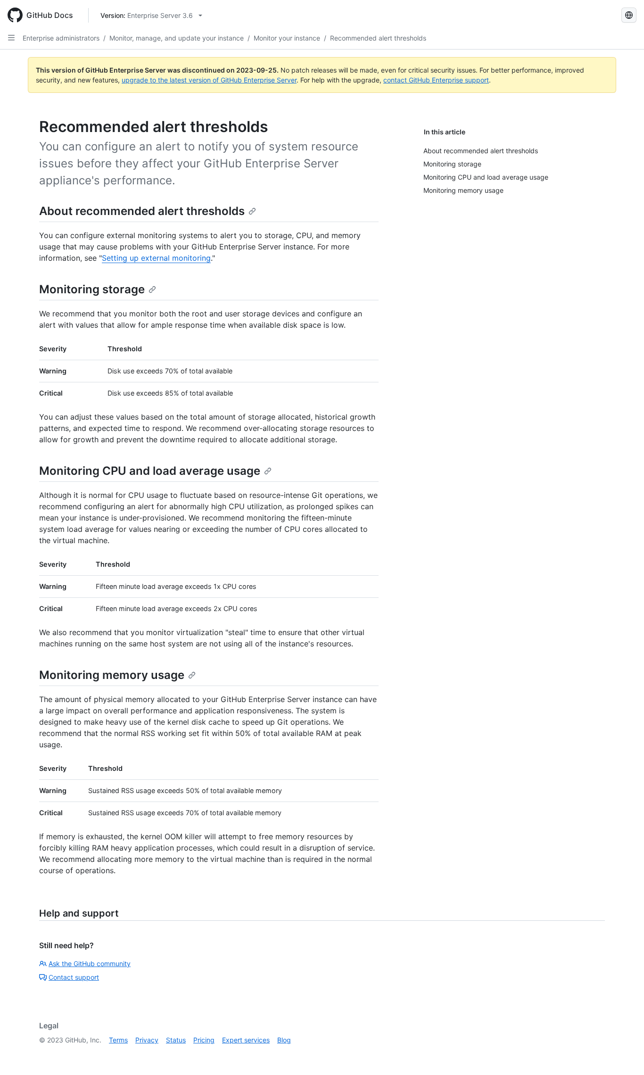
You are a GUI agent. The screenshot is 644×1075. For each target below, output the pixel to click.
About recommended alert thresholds (142, 211)
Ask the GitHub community (90, 963)
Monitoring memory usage (111, 675)
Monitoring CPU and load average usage (149, 471)
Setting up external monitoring (156, 258)
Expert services (246, 1040)
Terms (118, 1040)
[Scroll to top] (623, 1054)
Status (176, 1040)
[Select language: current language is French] (628, 15)
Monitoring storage (92, 289)
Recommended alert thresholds (378, 38)
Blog (284, 1040)
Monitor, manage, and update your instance (176, 38)
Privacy (146, 1040)
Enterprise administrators (61, 38)
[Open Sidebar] (11, 37)
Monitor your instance (287, 38)
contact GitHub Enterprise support (436, 80)
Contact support (74, 977)
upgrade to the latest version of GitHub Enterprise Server (209, 80)
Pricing (204, 1040)
